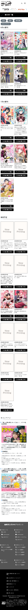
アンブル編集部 (6, 547)
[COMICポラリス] (13, 9)
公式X (4, 532)
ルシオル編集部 (20, 554)
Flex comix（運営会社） (13, 589)
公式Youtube (6, 534)
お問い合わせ (11, 593)
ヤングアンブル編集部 (7, 550)
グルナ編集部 (20, 549)
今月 (3, 20)
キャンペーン (5, 23)
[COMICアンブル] (21, 9)
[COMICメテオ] (5, 9)
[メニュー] (25, 3)
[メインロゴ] (6, 3)
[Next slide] (26, 9)
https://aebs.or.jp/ (10, 606)
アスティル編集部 (21, 562)
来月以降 (18, 20)
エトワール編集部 (21, 547)
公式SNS (5, 562)
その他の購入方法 (7, 61)
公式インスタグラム (21, 537)
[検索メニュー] (21, 3)
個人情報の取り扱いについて (14, 574)
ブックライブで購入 (7, 57)
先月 (10, 20)
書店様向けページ (12, 583)
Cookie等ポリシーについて (14, 578)
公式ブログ (5, 537)
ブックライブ (11, 587)
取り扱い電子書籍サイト (13, 580)
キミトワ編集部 (20, 552)
